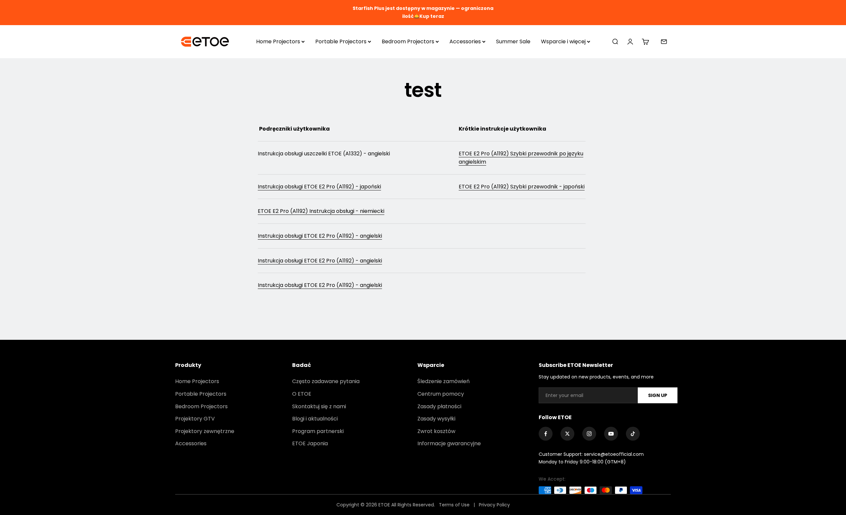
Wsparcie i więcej (563, 41)
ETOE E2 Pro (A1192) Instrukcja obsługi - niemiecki (321, 211)
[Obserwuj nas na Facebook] (546, 434)
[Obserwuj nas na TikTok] (633, 434)
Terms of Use (455, 504)
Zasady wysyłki (436, 418)
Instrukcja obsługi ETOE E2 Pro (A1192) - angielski (320, 236)
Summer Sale (513, 41)
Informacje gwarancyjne (449, 443)
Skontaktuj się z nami (319, 406)
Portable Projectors (340, 41)
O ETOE (301, 394)
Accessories (465, 41)
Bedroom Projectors (408, 41)
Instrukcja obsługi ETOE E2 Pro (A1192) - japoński (319, 186)
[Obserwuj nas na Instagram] (589, 434)
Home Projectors (278, 41)
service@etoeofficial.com (614, 454)
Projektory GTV (195, 418)
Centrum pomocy (440, 394)
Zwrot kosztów (436, 431)
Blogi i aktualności (315, 418)
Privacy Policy (494, 504)
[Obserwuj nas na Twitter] (567, 434)
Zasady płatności (439, 406)
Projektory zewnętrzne (204, 431)
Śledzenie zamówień (443, 381)
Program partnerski (318, 431)
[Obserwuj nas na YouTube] (611, 434)
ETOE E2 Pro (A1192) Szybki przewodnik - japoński (522, 186)
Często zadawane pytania (326, 381)
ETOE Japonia (310, 443)
